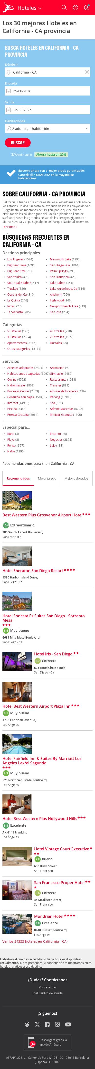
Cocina (12, 379)
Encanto (55, 434)
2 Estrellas (57, 337)
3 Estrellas (14, 337)
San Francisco (59, 277)
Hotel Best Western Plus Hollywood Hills (39, 818)
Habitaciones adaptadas (23, 373)
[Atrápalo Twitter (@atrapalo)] (37, 1024)
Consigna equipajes (20, 397)
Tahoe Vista (15, 312)
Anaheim (56, 294)
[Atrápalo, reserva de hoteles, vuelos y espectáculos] (8, 7)
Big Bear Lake (16, 265)
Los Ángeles (15, 259)
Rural (10, 434)
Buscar (18, 142)
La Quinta (13, 300)
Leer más (9, 227)
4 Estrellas (57, 331)
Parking (55, 397)
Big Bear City (16, 271)
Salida (9, 102)
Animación (57, 368)
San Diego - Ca (60, 265)
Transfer (55, 385)
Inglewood (57, 300)
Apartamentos (17, 343)
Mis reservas (47, 987)
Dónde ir (11, 64)
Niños (11, 451)
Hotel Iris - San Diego (53, 654)
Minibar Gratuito (61, 415)
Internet (12, 403)
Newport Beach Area (64, 306)
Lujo (53, 445)
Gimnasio (56, 373)
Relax (11, 445)
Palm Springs (59, 271)
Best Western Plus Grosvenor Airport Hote (41, 515)
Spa (52, 403)
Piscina (12, 409)
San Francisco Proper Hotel (59, 882)
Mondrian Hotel (48, 916)
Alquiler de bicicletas (64, 391)
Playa (11, 439)
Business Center (18, 391)
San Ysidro (14, 277)
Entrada (11, 83)
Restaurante (58, 379)
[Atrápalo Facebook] (47, 1024)
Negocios (56, 439)
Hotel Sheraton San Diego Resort (32, 570)
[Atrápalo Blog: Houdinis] (27, 1024)
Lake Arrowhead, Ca (63, 288)
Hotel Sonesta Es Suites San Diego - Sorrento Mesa (43, 618)
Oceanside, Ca (17, 294)
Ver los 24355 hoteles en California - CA (34, 941)
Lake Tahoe (57, 283)
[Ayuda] (75, 8)
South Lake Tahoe (19, 283)
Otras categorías (18, 349)
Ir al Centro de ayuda (47, 993)
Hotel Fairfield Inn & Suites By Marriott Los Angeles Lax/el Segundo (42, 761)
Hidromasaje (16, 385)
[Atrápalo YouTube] (68, 1024)
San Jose (55, 312)
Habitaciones (15, 121)
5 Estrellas (14, 331)
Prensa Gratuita (18, 415)
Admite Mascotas (62, 409)
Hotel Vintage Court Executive (61, 849)
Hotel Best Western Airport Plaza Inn (36, 706)
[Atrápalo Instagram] (58, 1024)
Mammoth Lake (60, 259)
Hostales (56, 343)
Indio (10, 306)
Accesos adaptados (20, 368)
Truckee (12, 288)
